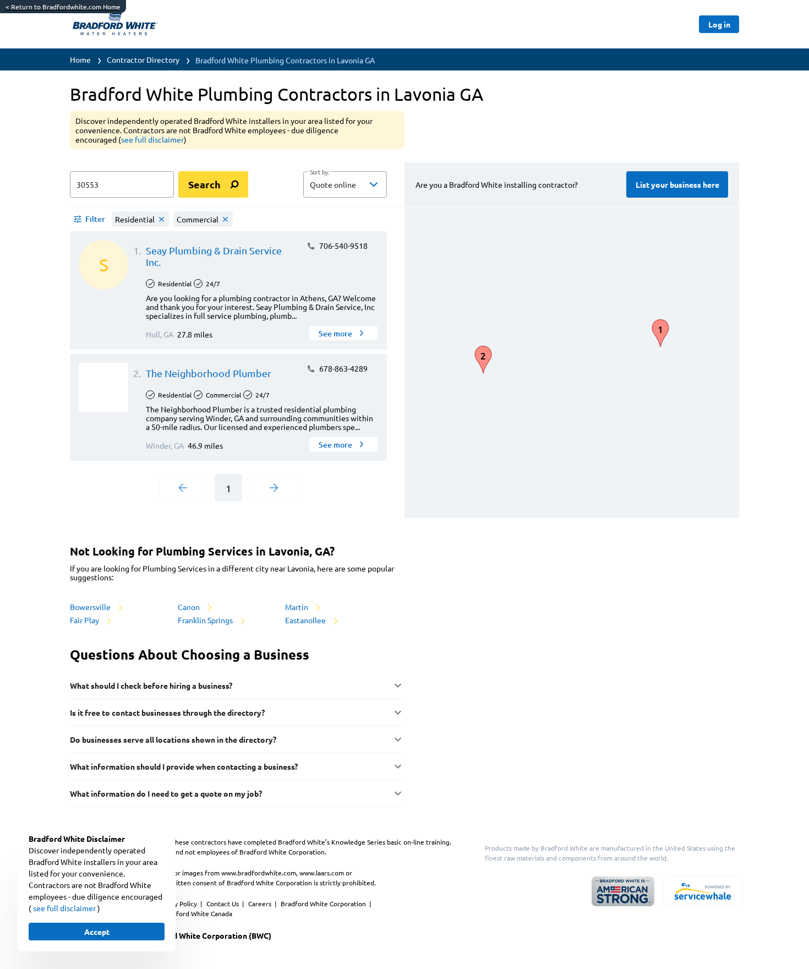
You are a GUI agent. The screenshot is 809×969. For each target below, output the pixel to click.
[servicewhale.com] (702, 891)
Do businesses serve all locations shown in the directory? (173, 739)
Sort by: (319, 172)
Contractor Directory (143, 59)
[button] (345, 184)
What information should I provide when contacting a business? (184, 766)
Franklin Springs (206, 620)
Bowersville (91, 607)
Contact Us (223, 903)
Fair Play (85, 620)
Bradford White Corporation (324, 903)
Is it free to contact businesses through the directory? (167, 712)
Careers (260, 903)
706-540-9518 (343, 246)
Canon (189, 607)
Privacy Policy (177, 903)
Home (80, 59)
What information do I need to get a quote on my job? (166, 793)
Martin (297, 607)
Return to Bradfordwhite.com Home (63, 6)
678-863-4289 (343, 368)
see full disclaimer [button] (152, 139)
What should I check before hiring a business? (151, 685)
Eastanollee (306, 620)
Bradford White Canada (197, 913)
